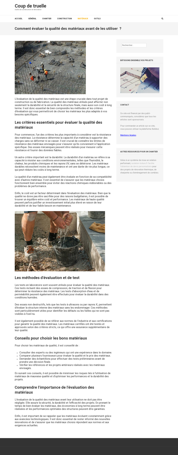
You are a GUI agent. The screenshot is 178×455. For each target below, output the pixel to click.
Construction (64, 19)
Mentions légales (128, 135)
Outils (97, 19)
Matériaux (83, 19)
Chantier (46, 19)
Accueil (18, 19)
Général (32, 19)
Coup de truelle (30, 6)
